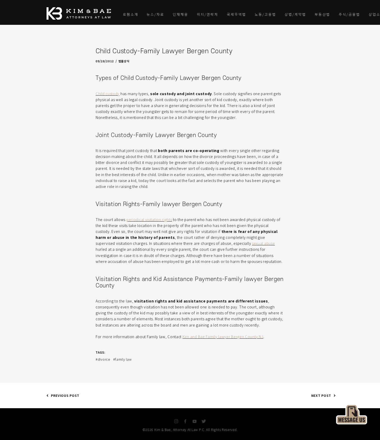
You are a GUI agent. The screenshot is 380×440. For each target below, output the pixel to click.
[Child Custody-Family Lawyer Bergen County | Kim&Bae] (351, 413)
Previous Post (65, 395)
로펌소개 (130, 14)
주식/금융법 (349, 14)
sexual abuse (263, 243)
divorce (104, 359)
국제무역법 (236, 14)
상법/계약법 (295, 14)
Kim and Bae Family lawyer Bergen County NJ (223, 336)
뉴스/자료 (155, 14)
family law (123, 359)
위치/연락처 (207, 14)
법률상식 (124, 61)
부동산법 (322, 14)
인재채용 (180, 14)
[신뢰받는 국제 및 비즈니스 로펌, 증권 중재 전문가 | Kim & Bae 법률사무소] (80, 13)
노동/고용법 (265, 14)
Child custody (107, 93)
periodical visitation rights (149, 219)
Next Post (321, 395)
